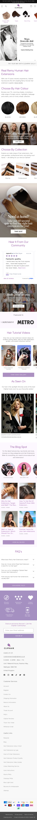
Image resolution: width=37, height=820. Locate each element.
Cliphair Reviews (9, 718)
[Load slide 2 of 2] (19, 60)
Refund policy (9, 814)
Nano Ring (27, 21)
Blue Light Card (8, 782)
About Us (6, 706)
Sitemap (6, 790)
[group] (18, 42)
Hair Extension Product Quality (13, 758)
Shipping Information (10, 698)
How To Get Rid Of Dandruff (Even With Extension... (27, 503)
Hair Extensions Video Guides (13, 762)
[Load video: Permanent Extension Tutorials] (24, 355)
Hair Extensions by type (11, 750)
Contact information (19, 817)
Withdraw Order (8, 726)
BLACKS (8, 117)
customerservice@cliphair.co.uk (14, 656)
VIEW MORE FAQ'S (18, 585)
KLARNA (21, 63)
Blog (5, 742)
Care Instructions (9, 770)
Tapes (16, 21)
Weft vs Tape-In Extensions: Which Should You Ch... (8, 531)
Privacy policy (18, 814)
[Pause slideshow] (35, 60)
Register (6, 690)
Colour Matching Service (11, 766)
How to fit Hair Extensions (12, 754)
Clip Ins (7, 178)
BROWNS (22, 117)
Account (6, 686)
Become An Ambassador (11, 786)
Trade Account (8, 710)
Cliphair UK (32, 817)
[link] (18, 274)
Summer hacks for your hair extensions (27, 530)
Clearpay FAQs (8, 778)
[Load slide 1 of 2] (17, 60)
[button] (2, 6)
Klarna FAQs (7, 774)
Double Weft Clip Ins (5, 21)
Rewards (6, 738)
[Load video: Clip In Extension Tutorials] (8, 355)
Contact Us (7, 694)
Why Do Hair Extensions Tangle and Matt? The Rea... (9, 503)
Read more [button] (25, 268)
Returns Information (10, 702)
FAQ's (5, 714)
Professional (22, 178)
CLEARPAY (13, 63)
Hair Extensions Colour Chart (13, 746)
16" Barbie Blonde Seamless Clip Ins (11, 437)
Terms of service (28, 814)
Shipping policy (8, 817)
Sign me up (18, 636)
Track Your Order (9, 722)
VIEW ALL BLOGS (18, 542)
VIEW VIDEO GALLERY (18, 375)
